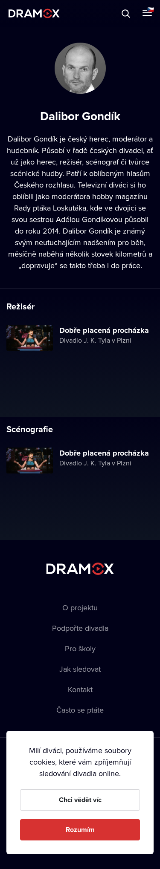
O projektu (80, 607)
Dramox (34, 13)
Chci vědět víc (80, 800)
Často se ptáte (80, 709)
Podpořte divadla (80, 628)
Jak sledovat (80, 669)
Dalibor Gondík (33, 138)
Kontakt (80, 689)
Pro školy (80, 648)
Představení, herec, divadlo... (79, 13)
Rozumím (80, 829)
